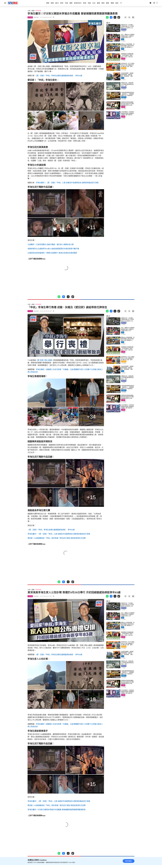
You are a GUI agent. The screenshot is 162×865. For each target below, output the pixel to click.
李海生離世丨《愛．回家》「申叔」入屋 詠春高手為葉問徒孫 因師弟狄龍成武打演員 (67, 183)
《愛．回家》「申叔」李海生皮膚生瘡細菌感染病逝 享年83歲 (59, 76)
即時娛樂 (38, 10)
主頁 (29, 10)
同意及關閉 (128, 861)
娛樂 (33, 10)
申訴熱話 (124, 68)
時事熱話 (124, 97)
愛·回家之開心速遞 (45, 360)
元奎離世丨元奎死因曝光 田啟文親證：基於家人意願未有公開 (51, 244)
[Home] (12, 3)
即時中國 (124, 29)
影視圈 (123, 58)
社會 (123, 77)
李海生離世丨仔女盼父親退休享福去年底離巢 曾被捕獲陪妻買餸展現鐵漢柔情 (56, 810)
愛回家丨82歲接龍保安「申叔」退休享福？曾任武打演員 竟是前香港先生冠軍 (57, 538)
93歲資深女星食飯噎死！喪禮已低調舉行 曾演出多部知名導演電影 (52, 253)
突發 (123, 39)
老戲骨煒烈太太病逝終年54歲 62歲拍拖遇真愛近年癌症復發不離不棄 (53, 249)
